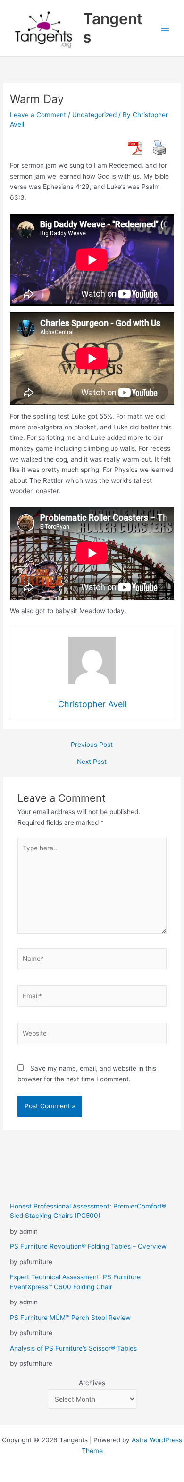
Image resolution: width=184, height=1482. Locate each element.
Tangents (112, 27)
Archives (92, 1383)
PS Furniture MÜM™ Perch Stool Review (70, 1317)
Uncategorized (94, 115)
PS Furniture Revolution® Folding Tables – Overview (88, 1246)
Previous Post (92, 745)
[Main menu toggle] (165, 28)
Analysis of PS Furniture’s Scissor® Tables (73, 1348)
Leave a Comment (38, 115)
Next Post (92, 762)
